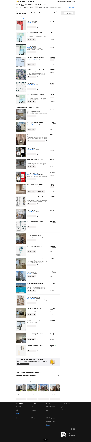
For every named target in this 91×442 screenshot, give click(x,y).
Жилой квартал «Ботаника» (31, 124)
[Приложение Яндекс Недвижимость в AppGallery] (73, 435)
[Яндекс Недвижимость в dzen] (73, 429)
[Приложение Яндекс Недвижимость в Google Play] (71, 435)
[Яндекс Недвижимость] (21, 1)
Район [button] (65, 7)
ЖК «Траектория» (29, 273)
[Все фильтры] (17, 7)
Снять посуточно (33, 418)
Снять (32, 417)
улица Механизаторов (33, 173)
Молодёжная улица (33, 272)
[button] (56, 1)
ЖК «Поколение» (29, 199)
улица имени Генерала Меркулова (35, 235)
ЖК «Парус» (29, 22)
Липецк (28, 21)
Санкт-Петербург (18, 406)
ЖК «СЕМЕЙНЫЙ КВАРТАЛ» (31, 59)
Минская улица (32, 83)
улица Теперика (32, 260)
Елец (16, 418)
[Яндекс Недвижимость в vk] (71, 429)
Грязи (16, 417)
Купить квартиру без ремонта (50, 418)
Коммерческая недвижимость (50, 406)
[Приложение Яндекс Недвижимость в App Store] (69, 435)
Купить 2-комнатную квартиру (51, 424)
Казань (17, 410)
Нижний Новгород (18, 411)
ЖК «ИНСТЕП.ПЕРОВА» (30, 149)
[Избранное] (54, 1)
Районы (62, 406)
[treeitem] (18, 4)
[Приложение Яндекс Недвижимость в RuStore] (74, 435)
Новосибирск (18, 407)
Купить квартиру (48, 417)
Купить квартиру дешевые (50, 422)
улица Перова (32, 148)
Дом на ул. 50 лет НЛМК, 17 (31, 211)
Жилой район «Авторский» (31, 298)
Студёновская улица (33, 21)
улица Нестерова (32, 46)
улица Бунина (32, 309)
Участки (47, 407)
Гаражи (47, 410)
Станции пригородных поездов (66, 407)
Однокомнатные (33, 410)
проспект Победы (32, 334)
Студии (32, 406)
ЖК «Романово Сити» (30, 186)
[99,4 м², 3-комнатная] (21, 313)
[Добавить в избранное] (37, 27)
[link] (73, 1)
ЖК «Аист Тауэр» (29, 47)
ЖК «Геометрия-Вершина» (31, 84)
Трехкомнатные (33, 407)
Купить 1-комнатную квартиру (50, 421)
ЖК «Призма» (29, 248)
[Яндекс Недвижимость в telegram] (74, 429)
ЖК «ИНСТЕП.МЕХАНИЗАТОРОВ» (32, 174)
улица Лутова (32, 210)
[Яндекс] (73, 440)
